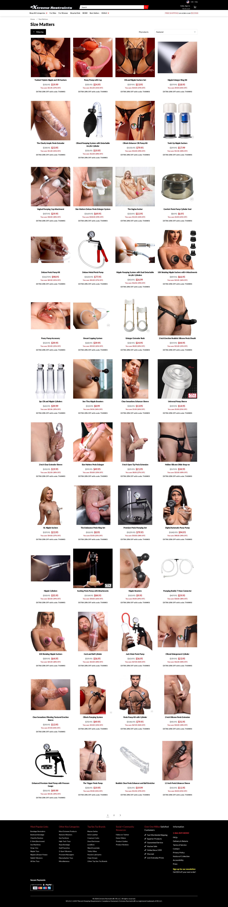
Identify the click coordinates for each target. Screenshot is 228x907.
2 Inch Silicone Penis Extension (177, 717)
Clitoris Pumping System (93, 717)
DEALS (104, 13)
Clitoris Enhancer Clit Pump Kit (135, 143)
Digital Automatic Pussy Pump (177, 528)
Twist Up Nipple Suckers (177, 143)
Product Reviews (122, 845)
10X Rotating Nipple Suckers (50, 654)
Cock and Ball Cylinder (93, 654)
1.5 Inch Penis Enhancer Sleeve (177, 783)
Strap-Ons (34, 848)
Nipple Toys (34, 851)
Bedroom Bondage (37, 835)
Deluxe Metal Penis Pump (92, 272)
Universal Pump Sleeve (177, 401)
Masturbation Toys (66, 858)
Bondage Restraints (37, 831)
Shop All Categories (37, 13)
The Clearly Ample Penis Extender (50, 143)
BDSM (85, 13)
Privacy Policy (179, 852)
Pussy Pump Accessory (50, 338)
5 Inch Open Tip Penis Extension (135, 464)
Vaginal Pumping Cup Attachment (50, 209)
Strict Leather (92, 835)
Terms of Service (179, 845)
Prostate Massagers (66, 855)
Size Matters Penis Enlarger (93, 464)
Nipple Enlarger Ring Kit (177, 80)
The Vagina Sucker (135, 209)
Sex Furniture (64, 838)
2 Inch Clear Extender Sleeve (50, 464)
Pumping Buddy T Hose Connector (177, 591)
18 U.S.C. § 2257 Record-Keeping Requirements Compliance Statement (92, 901)
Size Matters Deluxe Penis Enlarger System (92, 209)
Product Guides (122, 841)
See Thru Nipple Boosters (93, 401)
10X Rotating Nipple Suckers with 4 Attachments (177, 272)
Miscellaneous (64, 861)
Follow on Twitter (122, 835)
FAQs (175, 837)
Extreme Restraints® (127, 901)
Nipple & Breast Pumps (39, 855)
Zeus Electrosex (93, 841)
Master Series (92, 831)
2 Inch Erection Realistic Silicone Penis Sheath (177, 338)
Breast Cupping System (92, 338)
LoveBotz (90, 845)
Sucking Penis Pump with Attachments (92, 591)
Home (32, 19)
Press (175, 864)
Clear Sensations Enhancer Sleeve (135, 401)
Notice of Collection (181, 856)
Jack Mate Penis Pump (135, 654)
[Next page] (120, 815)
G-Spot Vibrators (65, 851)
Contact (176, 849)
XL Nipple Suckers (50, 528)
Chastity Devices (36, 838)
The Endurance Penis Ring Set (93, 528)
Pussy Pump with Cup (93, 80)
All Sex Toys (34, 861)
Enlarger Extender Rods (135, 338)
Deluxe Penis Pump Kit (50, 272)
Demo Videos (121, 838)
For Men (53, 13)
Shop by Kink (75, 13)
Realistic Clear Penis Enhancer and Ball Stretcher (135, 783)
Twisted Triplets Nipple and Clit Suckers (50, 80)
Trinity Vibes (92, 851)
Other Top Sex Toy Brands (97, 861)
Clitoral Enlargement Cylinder (177, 654)
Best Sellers (94, 13)
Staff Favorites (64, 848)
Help (196, 2)
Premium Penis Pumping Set (135, 528)
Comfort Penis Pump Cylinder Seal (177, 209)
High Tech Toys (65, 841)
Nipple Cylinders (50, 591)
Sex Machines (35, 845)
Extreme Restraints (106, 899)
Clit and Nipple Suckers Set (135, 80)
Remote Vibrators (65, 835)
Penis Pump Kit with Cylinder (135, 717)
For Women (63, 13)
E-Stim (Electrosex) (37, 841)
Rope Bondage (64, 845)
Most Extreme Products (68, 831)
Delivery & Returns (180, 841)
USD (188, 2)
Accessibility (178, 860)
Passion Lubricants (94, 855)
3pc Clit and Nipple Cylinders (50, 401)
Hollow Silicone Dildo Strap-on (177, 464)
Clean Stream (92, 858)
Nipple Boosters (135, 591)
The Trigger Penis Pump (93, 783)
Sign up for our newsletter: (184, 869)
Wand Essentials (93, 848)
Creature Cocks (93, 838)
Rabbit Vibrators (36, 858)
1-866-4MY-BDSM (181, 833)
